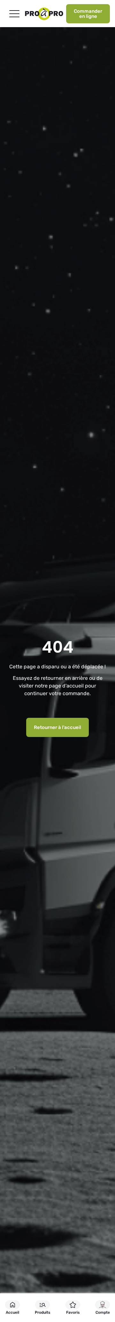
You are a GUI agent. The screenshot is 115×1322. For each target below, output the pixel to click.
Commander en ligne (88, 13)
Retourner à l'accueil (57, 727)
